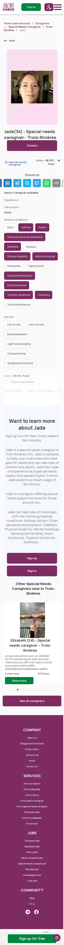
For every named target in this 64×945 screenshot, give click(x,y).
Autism (42, 227)
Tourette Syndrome (18, 295)
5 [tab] (30, 689)
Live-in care (14, 324)
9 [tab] (43, 689)
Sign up (32, 558)
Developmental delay (19, 275)
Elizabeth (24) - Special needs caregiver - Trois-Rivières (30, 645)
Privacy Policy (32, 749)
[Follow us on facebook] (36, 912)
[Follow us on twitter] (27, 912)
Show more (19, 680)
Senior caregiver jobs (32, 857)
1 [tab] (17, 689)
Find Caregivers (32, 783)
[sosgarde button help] (56, 937)
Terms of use (32, 755)
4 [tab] (27, 689)
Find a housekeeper (32, 817)
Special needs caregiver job (32, 863)
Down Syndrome (16, 285)
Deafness (44, 295)
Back (12, 40)
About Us (32, 737)
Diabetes (12, 246)
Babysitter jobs (32, 846)
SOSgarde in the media (32, 743)
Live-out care (36, 324)
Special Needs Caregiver (24, 26)
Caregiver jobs (32, 840)
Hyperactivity (36, 266)
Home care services (17, 23)
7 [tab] (37, 689)
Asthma (26, 227)
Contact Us (32, 766)
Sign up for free (32, 939)
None (10, 227)
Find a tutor (32, 823)
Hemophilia (13, 266)
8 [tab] (40, 689)
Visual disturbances (18, 304)
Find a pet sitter (32, 812)
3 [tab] (24, 689)
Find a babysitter (32, 789)
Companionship (16, 353)
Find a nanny (32, 795)
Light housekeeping (19, 343)
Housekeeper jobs (32, 875)
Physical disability (17, 256)
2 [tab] (21, 689)
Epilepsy (31, 246)
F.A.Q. (32, 903)
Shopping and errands (20, 363)
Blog (32, 898)
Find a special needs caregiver (32, 806)
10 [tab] (46, 689)
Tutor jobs (32, 880)
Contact (32, 145)
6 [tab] (33, 689)
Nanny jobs (32, 852)
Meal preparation (17, 334)
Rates (32, 760)
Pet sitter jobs (32, 869)
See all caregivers (32, 701)
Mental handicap (45, 256)
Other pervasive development (25, 237)
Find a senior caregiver (32, 800)
